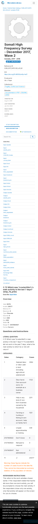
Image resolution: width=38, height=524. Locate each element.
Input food (6, 163)
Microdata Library (14, 3)
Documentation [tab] (11, 132)
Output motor (7, 226)
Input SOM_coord (8, 235)
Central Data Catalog (14, 8)
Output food (7, 201)
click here (17, 518)
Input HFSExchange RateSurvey (8, 273)
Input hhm (6, 241)
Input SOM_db (7, 238)
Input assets (7, 145)
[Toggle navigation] (34, 3)
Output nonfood (8, 229)
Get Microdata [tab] (26, 132)
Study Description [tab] (12, 124)
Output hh (6, 204)
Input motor (6, 183)
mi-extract (6, 283)
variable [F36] (15, 10)
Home (4, 8)
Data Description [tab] (12, 128)
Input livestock (7, 175)
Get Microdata (14, 61)
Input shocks (7, 189)
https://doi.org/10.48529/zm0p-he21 (15, 74)
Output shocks (7, 232)
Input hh (5, 166)
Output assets (7, 192)
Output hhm (7, 207)
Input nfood (6, 186)
